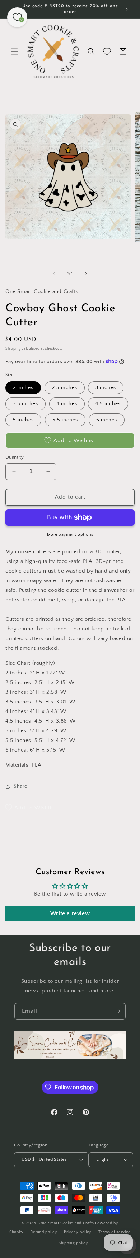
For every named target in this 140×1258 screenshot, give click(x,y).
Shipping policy (73, 1243)
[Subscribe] (117, 1011)
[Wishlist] (107, 51)
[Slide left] (54, 273)
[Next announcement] (127, 9)
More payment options (70, 534)
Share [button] (20, 786)
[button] (14, 51)
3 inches (105, 388)
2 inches (23, 388)
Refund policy (44, 1232)
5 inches (23, 420)
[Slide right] (86, 273)
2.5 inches (64, 388)
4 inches (67, 404)
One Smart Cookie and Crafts (66, 1223)
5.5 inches (65, 420)
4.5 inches (108, 404)
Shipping (13, 349)
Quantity (14, 457)
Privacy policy (78, 1232)
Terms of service (114, 1232)
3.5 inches (25, 404)
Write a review (70, 913)
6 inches (106, 420)
